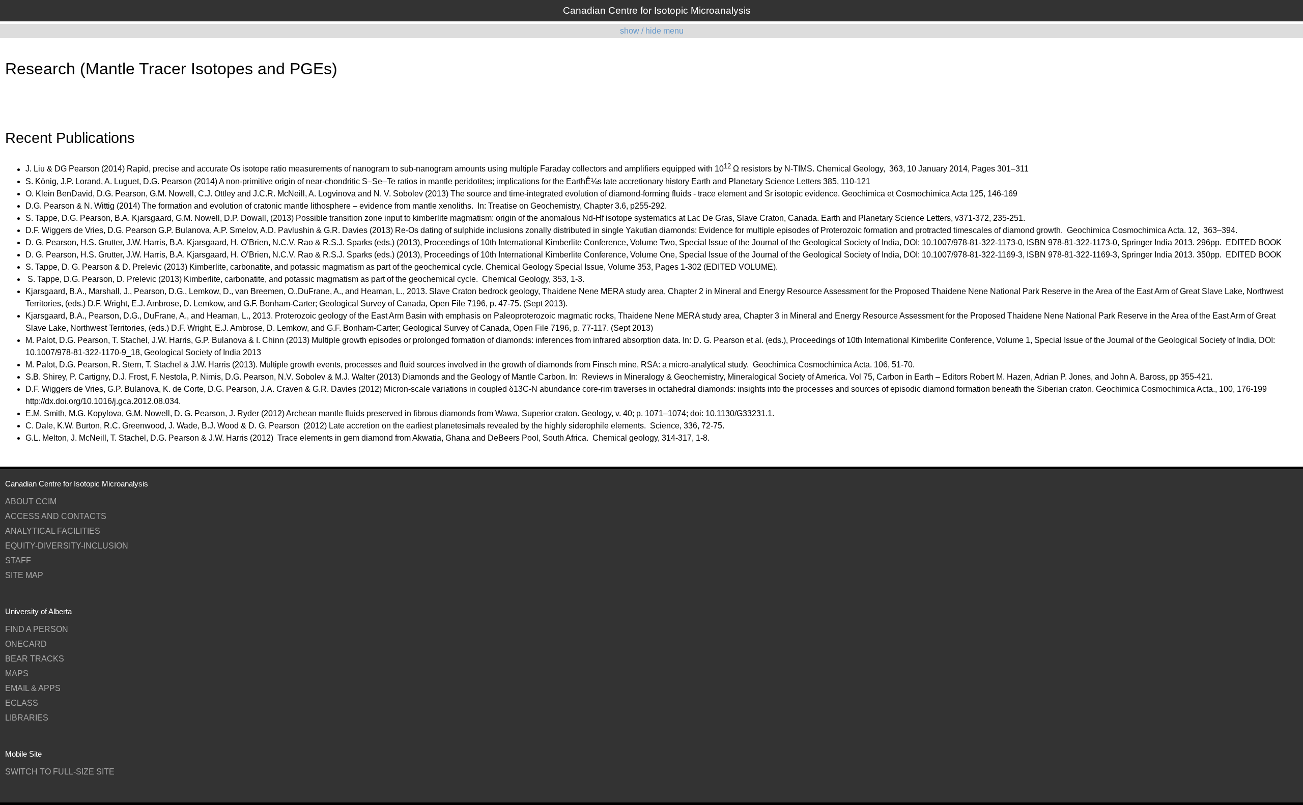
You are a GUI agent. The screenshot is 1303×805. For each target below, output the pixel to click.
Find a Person (36, 629)
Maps (17, 673)
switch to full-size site (60, 771)
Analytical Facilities (52, 531)
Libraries (26, 717)
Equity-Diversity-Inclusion (66, 545)
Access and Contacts (55, 516)
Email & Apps (33, 688)
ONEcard (26, 644)
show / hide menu (652, 30)
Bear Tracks (34, 658)
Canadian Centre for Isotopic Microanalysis (657, 10)
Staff (18, 560)
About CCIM (30, 501)
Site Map (24, 575)
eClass (21, 703)
